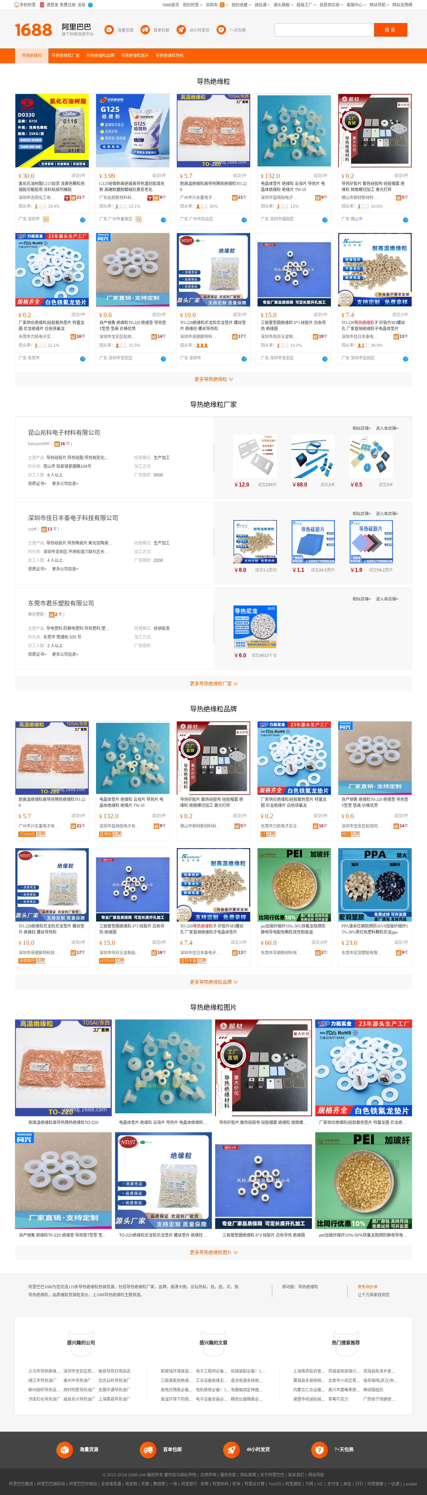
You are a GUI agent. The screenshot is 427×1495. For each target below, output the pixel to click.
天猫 (145, 1484)
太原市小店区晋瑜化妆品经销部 (356, 1380)
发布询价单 (368, 1287)
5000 (158, 475)
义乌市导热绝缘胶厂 (46, 1371)
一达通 (393, 1484)
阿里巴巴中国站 (83, 1484)
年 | (66, 443)
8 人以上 (55, 475)
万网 (309, 1484)
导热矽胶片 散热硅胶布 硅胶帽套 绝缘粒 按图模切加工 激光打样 (373, 186)
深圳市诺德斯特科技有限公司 (198, 336)
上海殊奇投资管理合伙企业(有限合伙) (326, 1371)
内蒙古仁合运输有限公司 (315, 1390)
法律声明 (208, 1475)
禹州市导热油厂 (77, 1380)
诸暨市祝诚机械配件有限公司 (319, 1399)
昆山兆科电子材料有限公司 (64, 433)
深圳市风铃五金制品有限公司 (279, 336)
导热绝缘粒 (308, 1287)
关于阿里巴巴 (272, 1475)
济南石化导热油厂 (44, 1399)
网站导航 (316, 1475)
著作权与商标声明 (180, 1475)
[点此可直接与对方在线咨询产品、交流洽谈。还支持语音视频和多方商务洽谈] (82, 220)
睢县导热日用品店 (114, 1371)
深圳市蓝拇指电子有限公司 (279, 197)
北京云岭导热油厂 (114, 1380)
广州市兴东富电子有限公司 (198, 197)
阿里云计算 (255, 1484)
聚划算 (159, 1484)
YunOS (275, 1484)
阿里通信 (293, 1484)
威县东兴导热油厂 (79, 1399)
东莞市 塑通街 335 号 (62, 637)
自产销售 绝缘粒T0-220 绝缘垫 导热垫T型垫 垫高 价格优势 (132, 325)
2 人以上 (55, 645)
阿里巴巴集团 (21, 1484)
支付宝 (333, 1484)
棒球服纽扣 (373, 1390)
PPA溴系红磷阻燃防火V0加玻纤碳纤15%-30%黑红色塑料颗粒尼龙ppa (375, 929)
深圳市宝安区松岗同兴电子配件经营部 (117, 336)
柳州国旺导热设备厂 (46, 1390)
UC (320, 1484)
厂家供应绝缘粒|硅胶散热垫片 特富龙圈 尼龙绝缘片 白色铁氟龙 (51, 325)
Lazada (410, 1484)
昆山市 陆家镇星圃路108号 (67, 466)
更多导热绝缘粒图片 (211, 1252)
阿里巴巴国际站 (51, 1484)
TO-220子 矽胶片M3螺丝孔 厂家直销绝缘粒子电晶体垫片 (373, 325)
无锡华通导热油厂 (114, 1390)
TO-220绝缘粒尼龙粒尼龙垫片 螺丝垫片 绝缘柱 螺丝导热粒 (213, 325)
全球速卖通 (111, 1484)
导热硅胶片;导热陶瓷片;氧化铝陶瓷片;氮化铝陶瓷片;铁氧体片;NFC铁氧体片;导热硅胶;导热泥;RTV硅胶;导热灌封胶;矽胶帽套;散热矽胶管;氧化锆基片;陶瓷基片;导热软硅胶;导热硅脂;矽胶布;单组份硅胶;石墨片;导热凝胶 (79, 543)
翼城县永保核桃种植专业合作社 (321, 1380)
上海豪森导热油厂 (114, 1399)
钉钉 (359, 1484)
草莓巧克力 (338, 1399)
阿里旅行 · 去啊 (194, 1484)
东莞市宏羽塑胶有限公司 (363, 953)
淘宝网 (131, 1484)
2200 (158, 560)
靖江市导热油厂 (42, 1380)
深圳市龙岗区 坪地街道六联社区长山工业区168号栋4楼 (76, 551)
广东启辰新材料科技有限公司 (117, 197)
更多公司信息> (65, 483)
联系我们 (296, 1475)
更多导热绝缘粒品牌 (211, 982)
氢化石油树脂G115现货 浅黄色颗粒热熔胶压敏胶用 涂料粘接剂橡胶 (52, 186)
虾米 (237, 1484)
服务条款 (228, 1475)
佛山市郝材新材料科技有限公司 (360, 197)
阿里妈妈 (220, 1484)
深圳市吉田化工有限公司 (37, 197)
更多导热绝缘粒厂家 (211, 683)
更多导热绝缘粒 (210, 379)
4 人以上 (55, 560)
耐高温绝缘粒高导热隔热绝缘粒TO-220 (213, 186)
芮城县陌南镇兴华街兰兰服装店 (356, 1371)
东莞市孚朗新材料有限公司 (282, 953)
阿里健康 (375, 1484)
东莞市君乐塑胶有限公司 (61, 603)
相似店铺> (362, 428)
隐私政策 (248, 1475)
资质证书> (37, 483)
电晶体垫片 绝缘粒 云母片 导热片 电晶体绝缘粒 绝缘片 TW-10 (293, 186)
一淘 (173, 1484)
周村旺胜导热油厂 (79, 1390)
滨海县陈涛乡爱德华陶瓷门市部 (391, 1371)
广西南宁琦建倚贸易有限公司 (389, 1399)
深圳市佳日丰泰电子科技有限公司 (360, 336)
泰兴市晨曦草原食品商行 (350, 1390)
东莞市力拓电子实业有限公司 (37, 336)
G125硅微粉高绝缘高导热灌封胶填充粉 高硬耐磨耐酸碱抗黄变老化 (131, 186)
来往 (347, 1484)
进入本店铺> (387, 428)
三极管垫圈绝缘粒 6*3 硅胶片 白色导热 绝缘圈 (293, 325)
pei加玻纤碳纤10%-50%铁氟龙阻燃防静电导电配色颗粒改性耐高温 (293, 929)
